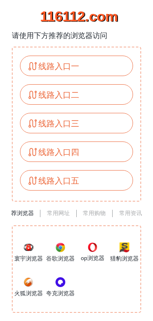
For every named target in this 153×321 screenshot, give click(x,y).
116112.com (76, 16)
